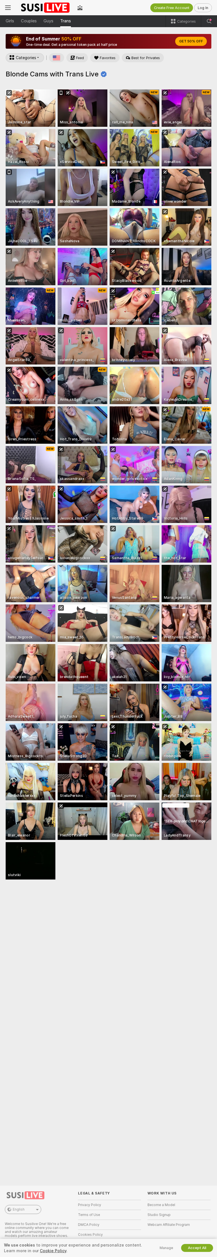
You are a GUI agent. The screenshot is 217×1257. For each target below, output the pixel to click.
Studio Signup (159, 1215)
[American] (56, 57)
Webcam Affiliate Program (168, 1225)
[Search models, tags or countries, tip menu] (209, 21)
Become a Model (161, 1205)
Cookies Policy (90, 1235)
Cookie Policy (53, 1251)
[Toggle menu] (8, 7)
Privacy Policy (89, 1205)
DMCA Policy (88, 1225)
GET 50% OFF (191, 41)
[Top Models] (80, 7)
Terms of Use (89, 1215)
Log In (203, 8)
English (19, 1209)
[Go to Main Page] (44, 7)
